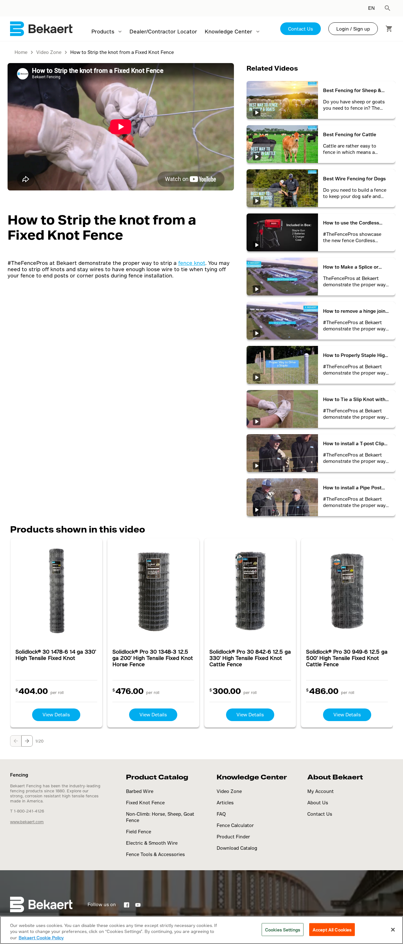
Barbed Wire (139, 791)
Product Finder (233, 836)
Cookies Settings (282, 929)
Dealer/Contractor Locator (163, 31)
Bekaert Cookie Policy (41, 937)
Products (102, 31)
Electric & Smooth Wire (152, 843)
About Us (317, 802)
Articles (225, 802)
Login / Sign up (353, 29)
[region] (201, 930)
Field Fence (138, 831)
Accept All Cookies (332, 929)
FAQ (221, 814)
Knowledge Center (228, 31)
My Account (320, 791)
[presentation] (15, 741)
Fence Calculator (235, 825)
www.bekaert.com (27, 821)
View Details (56, 714)
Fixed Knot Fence (145, 802)
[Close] (393, 929)
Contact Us (300, 29)
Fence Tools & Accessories (155, 854)
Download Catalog (237, 848)
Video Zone (229, 791)
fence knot (191, 263)
